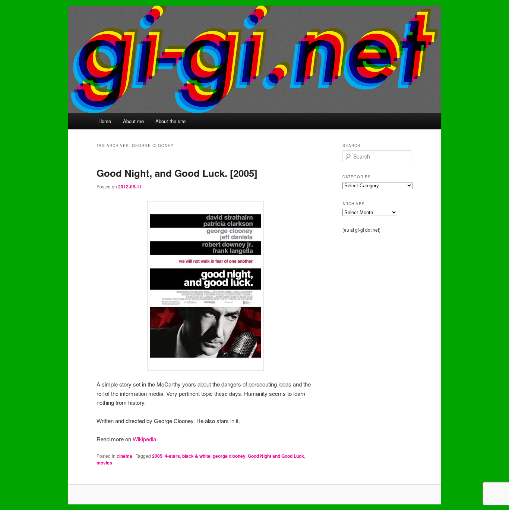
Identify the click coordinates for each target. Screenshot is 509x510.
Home (104, 121)
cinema (124, 456)
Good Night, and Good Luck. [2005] (177, 173)
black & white (196, 456)
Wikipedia (144, 439)
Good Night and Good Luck (276, 456)
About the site (170, 121)
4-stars (172, 456)
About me (133, 121)
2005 (157, 456)
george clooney (229, 456)
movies (104, 462)
